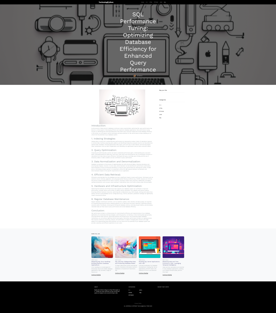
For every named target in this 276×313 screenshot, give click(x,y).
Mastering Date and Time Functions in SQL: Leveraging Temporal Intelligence (172, 263)
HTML (151, 2)
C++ (147, 2)
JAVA (161, 2)
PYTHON (156, 2)
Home (142, 2)
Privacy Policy (138, 303)
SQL (165, 2)
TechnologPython (106, 2)
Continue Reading (96, 274)
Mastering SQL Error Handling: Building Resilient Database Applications (100, 263)
